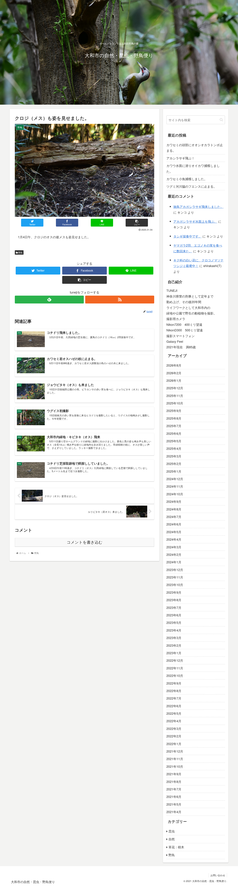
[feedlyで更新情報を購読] (49, 299)
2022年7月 (173, 698)
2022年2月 (173, 736)
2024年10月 (174, 494)
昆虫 (171, 831)
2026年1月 (173, 380)
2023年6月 (173, 615)
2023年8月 (173, 600)
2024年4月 (173, 539)
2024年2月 (173, 554)
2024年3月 (173, 547)
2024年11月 (174, 486)
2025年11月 (174, 395)
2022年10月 (174, 675)
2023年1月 (173, 653)
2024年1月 (173, 562)
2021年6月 (173, 796)
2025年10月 (174, 403)
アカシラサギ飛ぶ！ (180, 158)
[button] (221, 120)
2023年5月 (173, 622)
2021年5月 (173, 804)
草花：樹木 (176, 847)
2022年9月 (173, 683)
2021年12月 (174, 751)
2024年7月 (173, 516)
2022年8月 (173, 690)
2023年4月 (173, 630)
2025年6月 (173, 433)
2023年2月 (173, 645)
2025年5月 (173, 441)
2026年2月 (173, 373)
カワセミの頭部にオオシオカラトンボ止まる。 (194, 147)
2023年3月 (173, 637)
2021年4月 (173, 811)
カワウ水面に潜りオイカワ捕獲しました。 (193, 168)
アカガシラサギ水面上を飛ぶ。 (195, 221)
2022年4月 (173, 721)
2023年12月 (174, 569)
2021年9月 (173, 774)
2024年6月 (173, 524)
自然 (171, 839)
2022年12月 (174, 660)
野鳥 (20, 252)
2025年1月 (173, 471)
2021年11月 (174, 758)
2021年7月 (173, 789)
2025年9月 (173, 410)
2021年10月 (174, 766)
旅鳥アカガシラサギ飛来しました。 (198, 206)
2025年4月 (173, 448)
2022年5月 (173, 713)
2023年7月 (173, 607)
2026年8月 (173, 365)
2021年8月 (173, 781)
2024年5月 (173, 532)
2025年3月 (173, 456)
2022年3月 (173, 728)
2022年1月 (173, 743)
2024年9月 (173, 501)
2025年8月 (173, 418)
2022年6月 (173, 706)
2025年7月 (173, 425)
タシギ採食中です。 (187, 236)
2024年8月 (173, 509)
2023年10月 (174, 584)
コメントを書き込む (84, 542)
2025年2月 (173, 463)
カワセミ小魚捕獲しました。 (186, 179)
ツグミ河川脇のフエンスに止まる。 (191, 186)
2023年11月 (174, 577)
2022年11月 (174, 668)
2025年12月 (174, 388)
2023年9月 (173, 592)
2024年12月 (174, 478)
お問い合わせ (217, 875)
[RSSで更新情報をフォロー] (119, 299)
